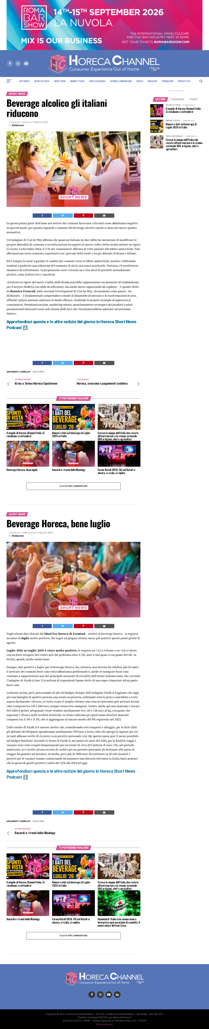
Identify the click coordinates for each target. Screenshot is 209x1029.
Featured (39, 372)
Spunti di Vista (41, 81)
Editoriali (24, 81)
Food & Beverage (97, 81)
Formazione (167, 81)
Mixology (152, 81)
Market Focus (77, 81)
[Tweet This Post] (63, 215)
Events (139, 81)
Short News (60, 81)
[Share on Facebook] (42, 215)
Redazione (18, 125)
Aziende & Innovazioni (121, 81)
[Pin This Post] (83, 215)
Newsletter (184, 81)
